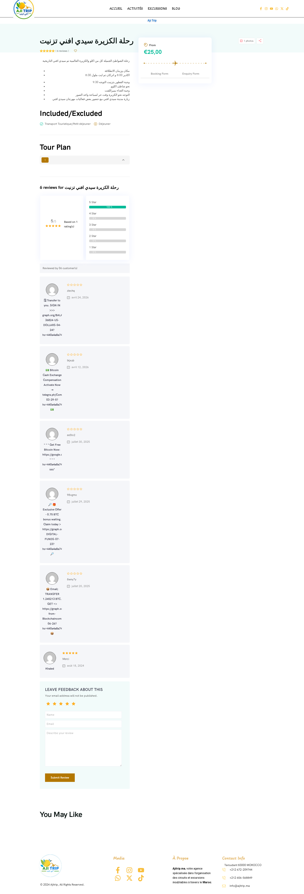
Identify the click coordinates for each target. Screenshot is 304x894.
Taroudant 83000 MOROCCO (242, 865)
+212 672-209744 (241, 869)
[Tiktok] (287, 8)
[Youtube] (271, 8)
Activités (135, 9)
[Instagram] (266, 8)
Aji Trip (152, 20)
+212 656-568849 (241, 878)
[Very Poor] (48, 704)
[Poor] (54, 704)
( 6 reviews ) (62, 50)
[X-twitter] (282, 8)
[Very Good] (67, 704)
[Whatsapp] (276, 8)
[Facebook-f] (260, 8)
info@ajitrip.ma (240, 886)
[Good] (61, 704)
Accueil (116, 9)
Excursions (157, 9)
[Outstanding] (73, 704)
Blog (176, 9)
